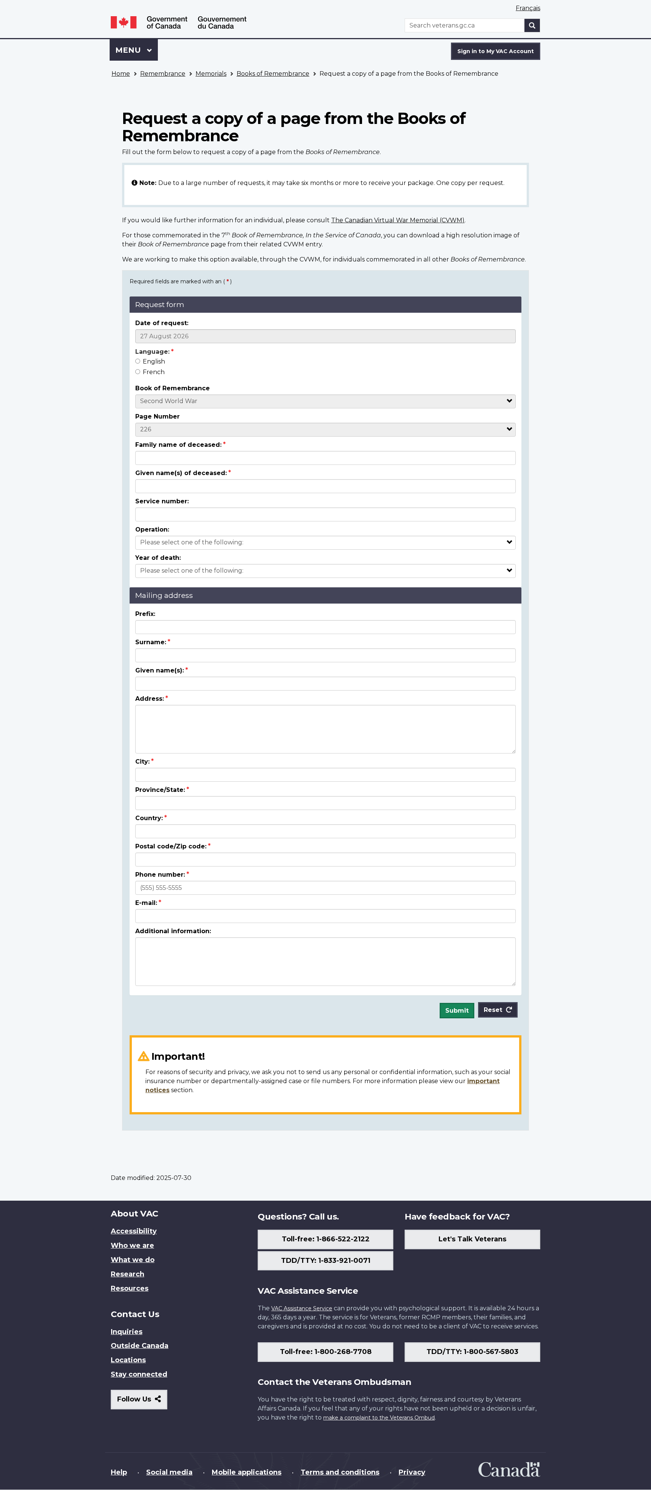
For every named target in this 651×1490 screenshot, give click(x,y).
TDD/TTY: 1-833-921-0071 (325, 1260)
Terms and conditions (340, 1472)
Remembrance (162, 73)
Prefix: (145, 613)
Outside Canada (139, 1346)
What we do (132, 1260)
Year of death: (158, 557)
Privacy (412, 1472)
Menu (129, 50)
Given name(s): (159, 670)
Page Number (157, 416)
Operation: (152, 529)
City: (142, 761)
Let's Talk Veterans (472, 1239)
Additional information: (173, 931)
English (154, 361)
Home (121, 73)
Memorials (211, 73)
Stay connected (139, 1374)
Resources (129, 1288)
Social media (169, 1472)
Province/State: (160, 789)
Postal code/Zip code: (170, 846)
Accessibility (134, 1231)
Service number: (162, 501)
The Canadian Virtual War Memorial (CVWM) (398, 220)
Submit (457, 1010)
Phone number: (160, 874)
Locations (128, 1360)
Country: (149, 818)
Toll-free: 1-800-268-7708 (325, 1352)
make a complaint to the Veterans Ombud (379, 1417)
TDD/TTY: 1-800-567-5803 (472, 1352)
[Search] (532, 25)
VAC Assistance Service (301, 1308)
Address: (149, 698)
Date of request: (161, 323)
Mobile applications (246, 1472)
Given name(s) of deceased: (181, 473)
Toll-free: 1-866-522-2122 (326, 1239)
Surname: (150, 642)
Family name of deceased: (178, 444)
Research (127, 1274)
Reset (493, 1009)
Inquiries (126, 1332)
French (154, 372)
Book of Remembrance (172, 388)
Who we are (132, 1245)
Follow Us (142, 1402)
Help (119, 1472)
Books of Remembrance (273, 73)
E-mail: (146, 902)
